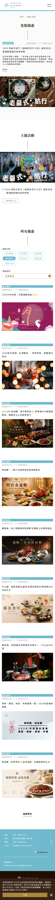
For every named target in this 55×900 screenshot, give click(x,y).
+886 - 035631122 (19, 835)
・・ (51, 893)
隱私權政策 (8, 862)
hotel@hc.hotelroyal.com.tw (23, 845)
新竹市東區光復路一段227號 (22, 838)
